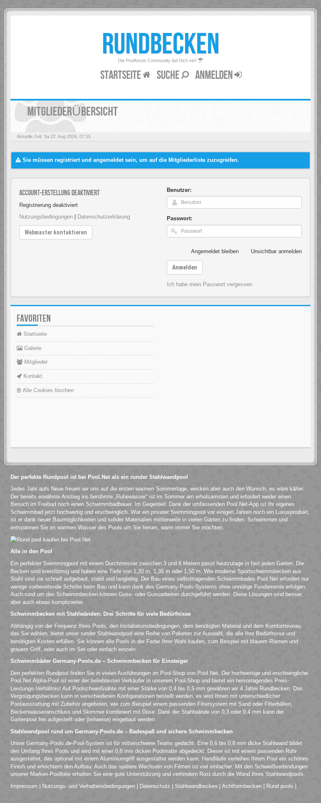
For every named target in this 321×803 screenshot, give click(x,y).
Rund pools (279, 786)
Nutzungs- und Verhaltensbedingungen (88, 786)
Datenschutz (155, 786)
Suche (169, 75)
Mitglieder (35, 362)
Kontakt (32, 376)
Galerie (32, 348)
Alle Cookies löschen (47, 390)
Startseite (121, 75)
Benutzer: (179, 190)
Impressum (24, 786)
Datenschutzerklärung (103, 217)
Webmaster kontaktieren (56, 232)
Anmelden (214, 75)
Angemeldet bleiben (215, 251)
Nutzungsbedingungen (46, 217)
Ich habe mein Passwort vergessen (209, 284)
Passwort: (179, 218)
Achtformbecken (242, 786)
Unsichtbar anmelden (276, 251)
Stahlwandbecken (196, 786)
